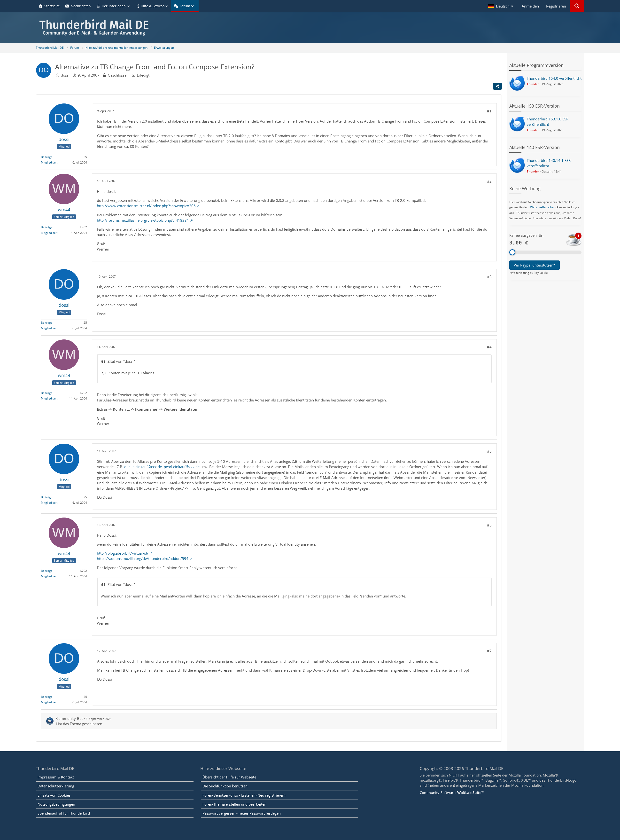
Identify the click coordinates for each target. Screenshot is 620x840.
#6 (489, 525)
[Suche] (577, 6)
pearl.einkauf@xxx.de (182, 466)
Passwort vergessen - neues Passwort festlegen (241, 813)
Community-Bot (69, 718)
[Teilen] (497, 86)
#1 (489, 111)
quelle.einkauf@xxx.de (143, 466)
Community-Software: (452, 792)
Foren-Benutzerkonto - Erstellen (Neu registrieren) (243, 795)
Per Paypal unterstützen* (534, 265)
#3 (489, 276)
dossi (65, 75)
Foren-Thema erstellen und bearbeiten (234, 804)
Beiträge (47, 157)
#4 (489, 347)
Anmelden (530, 6)
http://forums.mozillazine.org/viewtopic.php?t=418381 (143, 220)
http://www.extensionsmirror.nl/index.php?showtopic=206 (146, 205)
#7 (489, 650)
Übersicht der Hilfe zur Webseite (229, 777)
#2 (489, 181)
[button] (501, 6)
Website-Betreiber (542, 207)
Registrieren (556, 6)
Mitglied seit (49, 162)
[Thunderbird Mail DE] (310, 27)
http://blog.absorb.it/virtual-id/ (122, 553)
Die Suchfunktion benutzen (225, 786)
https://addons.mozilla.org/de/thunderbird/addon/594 (142, 558)
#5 (489, 451)
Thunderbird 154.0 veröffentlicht (554, 78)
